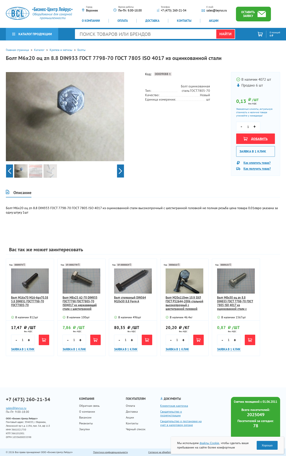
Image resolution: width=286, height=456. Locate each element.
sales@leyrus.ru (216, 10)
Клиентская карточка (174, 406)
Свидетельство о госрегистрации (171, 413)
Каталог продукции (35, 34)
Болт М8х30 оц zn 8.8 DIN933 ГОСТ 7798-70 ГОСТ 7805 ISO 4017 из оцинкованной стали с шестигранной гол (235, 303)
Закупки (84, 429)
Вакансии (85, 417)
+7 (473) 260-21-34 (173, 10)
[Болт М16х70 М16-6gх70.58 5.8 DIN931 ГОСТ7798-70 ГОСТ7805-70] (30, 281)
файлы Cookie (209, 443)
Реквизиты (86, 423)
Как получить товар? (257, 169)
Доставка (152, 21)
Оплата (122, 21)
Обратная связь (89, 406)
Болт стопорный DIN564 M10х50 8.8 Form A (130, 299)
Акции (213, 21)
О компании (91, 21)
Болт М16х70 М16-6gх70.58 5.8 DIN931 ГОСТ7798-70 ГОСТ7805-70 (29, 301)
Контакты (184, 21)
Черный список (136, 429)
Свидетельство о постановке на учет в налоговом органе (181, 423)
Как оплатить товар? (257, 163)
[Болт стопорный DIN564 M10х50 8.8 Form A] (133, 281)
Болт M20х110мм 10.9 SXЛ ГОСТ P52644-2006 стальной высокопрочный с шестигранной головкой (184, 303)
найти (225, 34)
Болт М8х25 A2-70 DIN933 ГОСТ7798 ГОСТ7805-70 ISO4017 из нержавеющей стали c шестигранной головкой (80, 303)
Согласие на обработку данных (165, 452)
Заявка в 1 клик (253, 151)
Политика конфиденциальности (110, 452)
